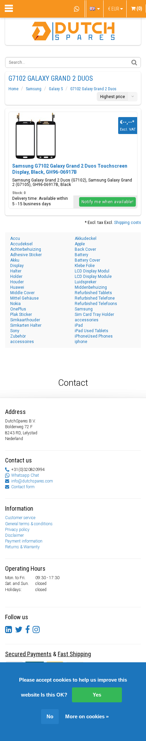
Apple (80, 244)
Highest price (112, 96)
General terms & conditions (29, 523)
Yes (97, 695)
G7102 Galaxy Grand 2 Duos (93, 89)
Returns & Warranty (22, 547)
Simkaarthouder (25, 320)
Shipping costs (127, 222)
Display (17, 265)
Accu (15, 238)
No (50, 716)
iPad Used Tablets (91, 330)
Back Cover (85, 249)
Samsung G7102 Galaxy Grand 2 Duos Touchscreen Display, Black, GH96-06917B (69, 169)
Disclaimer (14, 535)
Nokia (15, 303)
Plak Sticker (21, 314)
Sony (14, 330)
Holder (16, 276)
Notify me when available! (107, 202)
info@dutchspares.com (32, 481)
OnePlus (18, 309)
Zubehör (18, 336)
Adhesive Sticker (26, 254)
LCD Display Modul (92, 271)
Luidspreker (85, 282)
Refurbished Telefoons (96, 303)
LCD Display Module (93, 276)
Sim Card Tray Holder (94, 314)
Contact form (23, 486)
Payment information (23, 541)
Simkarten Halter (25, 325)
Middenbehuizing (91, 287)
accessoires (22, 341)
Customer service (20, 517)
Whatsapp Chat (25, 475)
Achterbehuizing (25, 249)
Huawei (17, 287)
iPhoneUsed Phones (94, 336)
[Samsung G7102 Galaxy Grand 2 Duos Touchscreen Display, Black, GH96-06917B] (36, 135)
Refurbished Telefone (95, 298)
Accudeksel (21, 244)
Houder (17, 282)
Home (13, 89)
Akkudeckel (85, 238)
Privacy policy (17, 529)
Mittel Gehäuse (24, 298)
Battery (81, 254)
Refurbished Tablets (93, 292)
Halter (15, 271)
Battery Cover (87, 260)
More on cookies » (87, 716)
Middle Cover (22, 292)
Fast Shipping (74, 654)
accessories (86, 320)
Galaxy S (56, 89)
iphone (81, 341)
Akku (14, 260)
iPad (79, 325)
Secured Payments (28, 654)
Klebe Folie (85, 265)
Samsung (33, 89)
